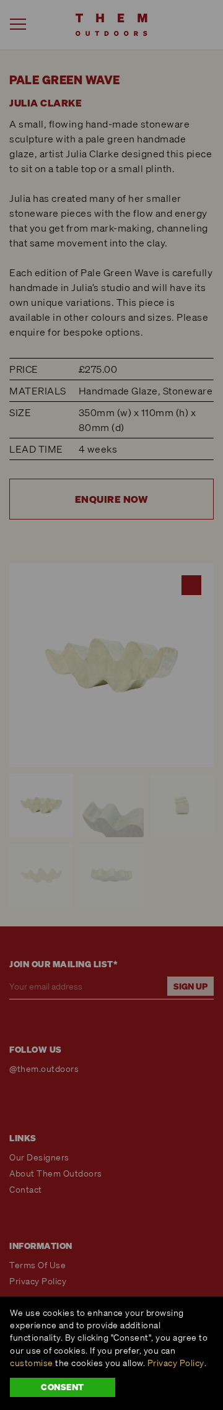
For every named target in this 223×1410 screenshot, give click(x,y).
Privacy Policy (175, 1363)
